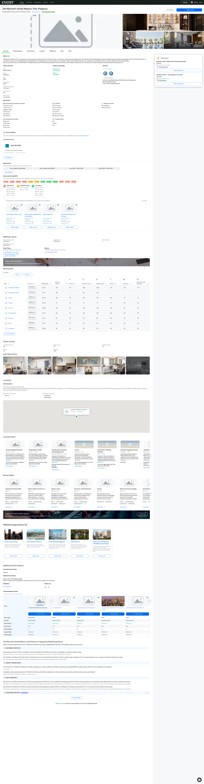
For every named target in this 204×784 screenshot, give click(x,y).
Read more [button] (8, 460)
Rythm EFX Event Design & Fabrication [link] (129, 489)
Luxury (51, 2)
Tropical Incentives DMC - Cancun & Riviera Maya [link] (14, 489)
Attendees (6, 272)
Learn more (85, 135)
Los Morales (11, 328)
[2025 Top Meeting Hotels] (111, 73)
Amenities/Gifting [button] (14, 501)
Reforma (10, 308)
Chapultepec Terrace (13, 292)
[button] (61, 31)
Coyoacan (11, 318)
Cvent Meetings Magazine (57, 542)
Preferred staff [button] (62, 503)
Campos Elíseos (12, 313)
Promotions (29, 2)
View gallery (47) (198, 46)
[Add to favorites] (21, 205)
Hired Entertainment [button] (9, 503)
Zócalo (10, 298)
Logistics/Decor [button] (31, 503)
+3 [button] (16, 503)
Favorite (171, 10)
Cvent (2, 6)
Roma (9, 323)
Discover (45, 2)
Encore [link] (99, 489)
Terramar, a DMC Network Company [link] (83, 489)
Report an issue (60, 703)
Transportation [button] (54, 503)
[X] (45, 587)
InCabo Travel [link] (55, 489)
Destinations (37, 2)
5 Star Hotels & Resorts (34, 542)
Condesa (10, 303)
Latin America (75, 542)
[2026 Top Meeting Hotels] (105, 73)
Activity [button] (7, 501)
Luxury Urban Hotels (11, 542)
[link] (14, 483)
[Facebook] (48, 587)
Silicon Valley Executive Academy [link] (37, 489)
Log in (200, 2)
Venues (22, 2)
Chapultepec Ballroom (14, 287)
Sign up (196, 2)
